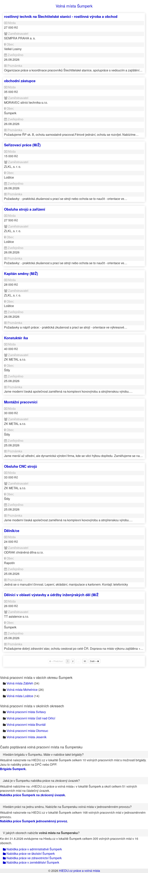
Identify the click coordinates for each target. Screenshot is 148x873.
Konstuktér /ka (16, 337)
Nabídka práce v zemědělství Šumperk (32, 862)
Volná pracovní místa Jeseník (26, 737)
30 (85, 661)
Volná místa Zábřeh (20, 683)
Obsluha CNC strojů (20, 466)
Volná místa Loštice (20, 696)
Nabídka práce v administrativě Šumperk (34, 849)
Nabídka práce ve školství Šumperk (30, 853)
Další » (93, 661)
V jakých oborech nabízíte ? (41, 833)
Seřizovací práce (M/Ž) (22, 144)
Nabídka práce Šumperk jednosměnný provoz (33, 821)
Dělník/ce (11, 530)
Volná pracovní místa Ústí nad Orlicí (31, 718)
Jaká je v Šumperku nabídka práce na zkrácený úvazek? (41, 780)
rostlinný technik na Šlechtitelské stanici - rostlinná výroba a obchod (60, 16)
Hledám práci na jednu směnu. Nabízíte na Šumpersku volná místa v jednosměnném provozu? (67, 806)
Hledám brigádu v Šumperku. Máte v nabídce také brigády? (43, 754)
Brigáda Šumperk (13, 769)
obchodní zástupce (19, 80)
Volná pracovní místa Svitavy (26, 712)
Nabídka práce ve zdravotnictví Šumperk (34, 858)
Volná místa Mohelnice (22, 689)
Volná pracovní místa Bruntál (26, 724)
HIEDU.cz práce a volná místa (79, 870)
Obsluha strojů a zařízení (24, 209)
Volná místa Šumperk (74, 6)
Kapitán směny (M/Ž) (21, 273)
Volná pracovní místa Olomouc (27, 730)
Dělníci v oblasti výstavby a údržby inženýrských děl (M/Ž (51, 594)
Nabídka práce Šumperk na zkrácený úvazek (32, 795)
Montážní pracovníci (20, 402)
